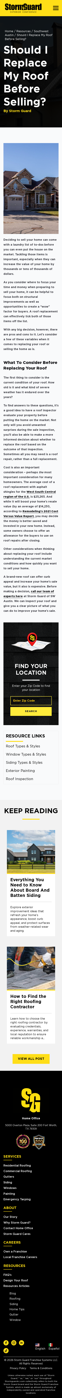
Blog (12, 1293)
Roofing (14, 1298)
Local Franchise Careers (20, 1257)
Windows (10, 1188)
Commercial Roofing (17, 1171)
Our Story (10, 1217)
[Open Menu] (56, 8)
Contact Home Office (18, 1228)
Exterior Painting (20, 771)
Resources (23, 31)
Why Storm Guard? (16, 1222)
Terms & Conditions (41, 1368)
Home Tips (16, 1309)
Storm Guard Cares (16, 1234)
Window (15, 1320)
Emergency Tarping (17, 1199)
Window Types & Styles (26, 754)
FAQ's (7, 1275)
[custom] (6, 1342)
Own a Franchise (15, 1251)
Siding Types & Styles (24, 762)
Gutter (13, 1314)
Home (9, 31)
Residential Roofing (17, 1165)
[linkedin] (21, 1342)
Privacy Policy (18, 1368)
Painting (9, 1193)
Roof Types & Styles (23, 746)
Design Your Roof (15, 1280)
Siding (7, 1182)
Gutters (8, 1176)
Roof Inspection (19, 779)
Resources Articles (16, 1286)
